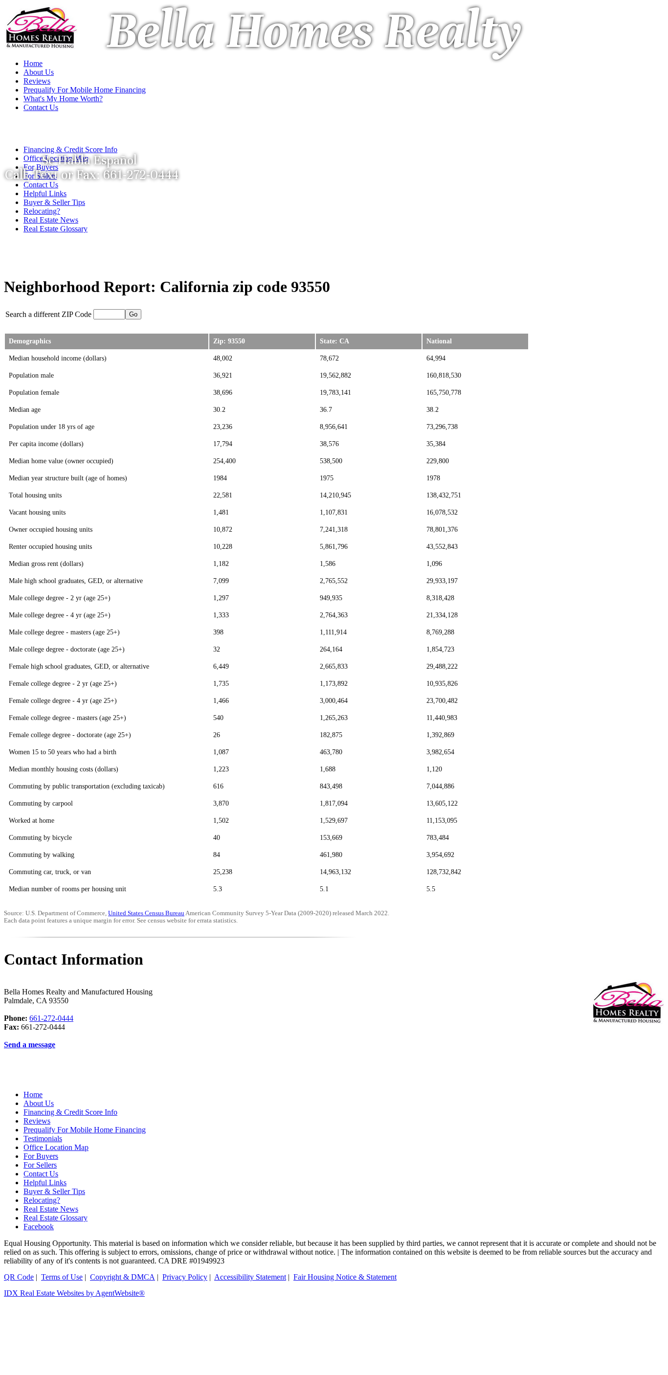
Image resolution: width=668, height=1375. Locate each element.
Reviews (36, 1121)
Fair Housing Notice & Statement (345, 1277)
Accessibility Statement (250, 1277)
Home (33, 1094)
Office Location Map (56, 1147)
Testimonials (42, 1138)
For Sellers (40, 1165)
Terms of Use (62, 1277)
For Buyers (40, 1156)
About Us (38, 1103)
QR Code (19, 1277)
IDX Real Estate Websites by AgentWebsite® (74, 1293)
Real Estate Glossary (55, 229)
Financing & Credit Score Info (70, 1112)
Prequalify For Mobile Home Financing (84, 1130)
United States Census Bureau (146, 913)
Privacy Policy (184, 1277)
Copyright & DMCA (122, 1277)
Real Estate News (50, 220)
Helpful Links (45, 193)
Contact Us (40, 1174)
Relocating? (41, 211)
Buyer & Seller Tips (54, 202)
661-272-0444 (51, 1018)
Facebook (38, 1226)
